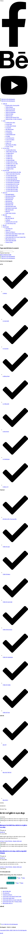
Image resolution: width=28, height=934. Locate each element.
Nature (2, 255)
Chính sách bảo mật (8, 901)
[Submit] (13, 251)
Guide (9, 255)
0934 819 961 (10, 883)
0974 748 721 (12, 878)
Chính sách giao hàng (8, 898)
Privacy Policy (18, 901)
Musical (6, 255)
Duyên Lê (2, 832)
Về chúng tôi (6, 893)
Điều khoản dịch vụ (8, 903)
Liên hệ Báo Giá (7, 891)
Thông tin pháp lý (7, 895)
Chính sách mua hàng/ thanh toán (12, 896)
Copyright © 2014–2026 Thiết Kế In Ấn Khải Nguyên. (13, 930)
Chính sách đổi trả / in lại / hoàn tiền (12, 900)
